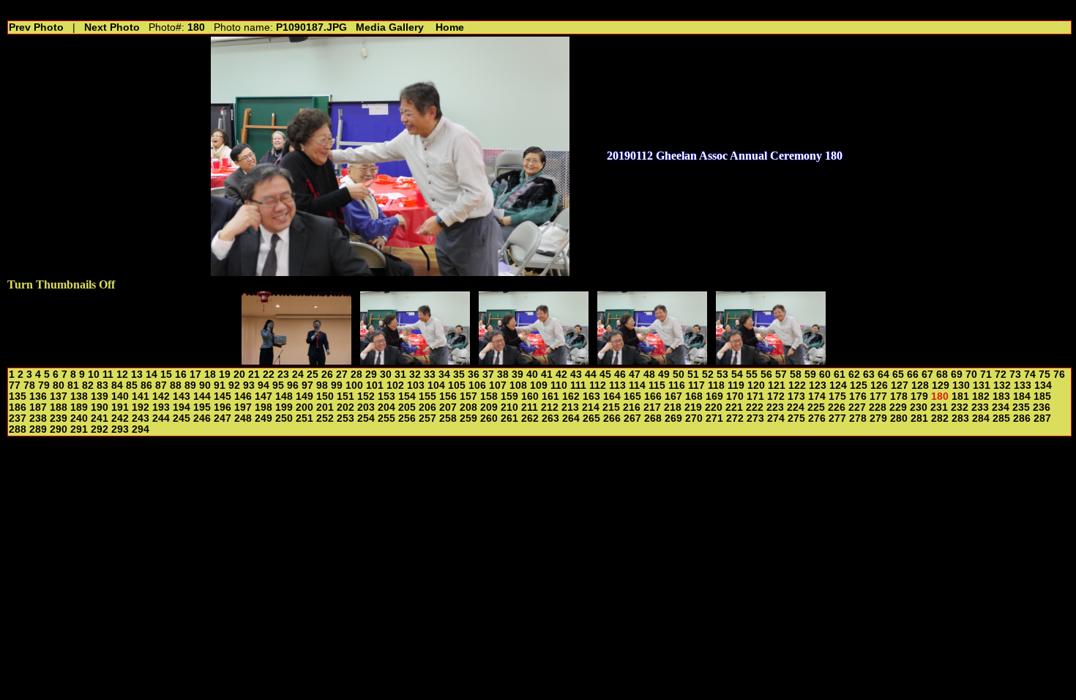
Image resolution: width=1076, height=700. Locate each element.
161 (550, 396)
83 (102, 385)
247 (222, 418)
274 (776, 418)
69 (957, 374)
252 (325, 418)
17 (195, 374)
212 (549, 407)
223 (775, 407)
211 (529, 407)
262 (530, 418)
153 (386, 396)
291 (79, 429)
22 (268, 374)
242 (120, 418)
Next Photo (112, 27)
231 (939, 407)
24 (298, 374)
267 (632, 418)
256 (407, 418)
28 (356, 374)
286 (1022, 418)
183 (1001, 396)
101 (375, 385)
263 (550, 418)
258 (448, 418)
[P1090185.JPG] (296, 360)
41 (547, 374)
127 (899, 385)
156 (448, 396)
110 (558, 385)
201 (325, 407)
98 (322, 385)
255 (386, 418)
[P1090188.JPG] (534, 360)
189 (79, 407)
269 (673, 418)
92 (234, 385)
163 (591, 396)
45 (605, 374)
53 (722, 374)
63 (869, 374)
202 (345, 407)
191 (120, 407)
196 (222, 407)
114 (637, 385)
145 (222, 396)
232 (959, 407)
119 (736, 385)
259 (468, 418)
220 (713, 407)
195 (202, 407)
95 (278, 385)
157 (468, 396)
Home (450, 27)
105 (457, 385)
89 (190, 385)
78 (29, 385)
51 (693, 374)
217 (652, 407)
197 (243, 407)
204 (386, 407)
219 (693, 407)
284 (981, 418)
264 (571, 418)
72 (1000, 374)
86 (146, 385)
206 (427, 407)
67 (927, 374)
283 (960, 418)
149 (304, 396)
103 (416, 385)
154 (407, 396)
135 (17, 396)
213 (570, 407)
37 (488, 374)
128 (920, 385)
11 (107, 374)
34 (444, 374)
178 (899, 396)
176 (858, 396)
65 (898, 374)
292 (99, 429)
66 (913, 374)
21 (254, 374)
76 (1059, 374)
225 (816, 407)
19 (225, 374)
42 (561, 374)
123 (817, 385)
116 (676, 385)
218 (672, 407)
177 (878, 396)
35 (459, 374)
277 (837, 418)
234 (1000, 407)
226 (836, 407)
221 (734, 407)
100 (354, 385)
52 (708, 374)
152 (366, 396)
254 (366, 418)
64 (883, 374)
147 (263, 396)
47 (634, 374)
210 (509, 407)
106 (477, 385)
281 (919, 418)
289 (38, 429)
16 (181, 374)
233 (980, 407)
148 (284, 396)
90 (205, 385)
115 (657, 385)
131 (981, 385)
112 (597, 385)
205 (407, 407)
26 (327, 374)
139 (99, 396)
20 (239, 374)
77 (14, 385)
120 (756, 385)
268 (653, 418)
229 (898, 407)
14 (151, 374)
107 (498, 385)
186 (17, 407)
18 (210, 374)
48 (649, 374)
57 (781, 374)
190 (99, 407)
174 (817, 396)
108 (518, 385)
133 (1022, 385)
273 (755, 418)
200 (304, 407)
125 (858, 385)
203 (366, 407)
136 (38, 396)
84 (117, 385)
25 (312, 374)
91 (219, 385)
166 (653, 396)
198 (263, 407)
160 (530, 396)
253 (345, 418)
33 (430, 374)
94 (263, 385)
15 (166, 374)
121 (776, 385)
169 (714, 396)
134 (1043, 385)
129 (940, 385)
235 (1021, 407)
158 (489, 396)
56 (766, 374)
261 (509, 418)
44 (591, 374)
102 (395, 385)
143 (181, 396)
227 (857, 407)
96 (293, 385)
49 (664, 374)
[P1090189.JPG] (652, 360)
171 (755, 396)
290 (58, 429)
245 (181, 418)
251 (304, 418)
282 (940, 418)
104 (436, 385)
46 (620, 374)
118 (716, 385)
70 (971, 374)
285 (1001, 418)
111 (578, 385)
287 (1042, 418)
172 (776, 396)
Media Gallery (390, 27)
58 (796, 374)
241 (99, 418)
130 (961, 385)
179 (919, 396)
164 (612, 396)
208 (468, 407)
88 (176, 385)
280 (899, 418)
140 (120, 396)
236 (1041, 407)
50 (678, 374)
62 (854, 374)
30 (386, 374)
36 (473, 374)
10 (94, 374)
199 (284, 407)
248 (243, 418)
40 (532, 374)
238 (38, 418)
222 (754, 407)
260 (489, 418)
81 (73, 385)
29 (371, 374)
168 (694, 396)
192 (140, 407)
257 (427, 418)
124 (838, 385)
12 (122, 374)
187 (38, 407)
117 (696, 385)
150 (325, 396)
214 (590, 407)
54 (737, 374)
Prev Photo (36, 27)
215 (611, 407)
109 (539, 385)
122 (797, 385)
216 (631, 407)
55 (752, 374)
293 (120, 429)
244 (161, 418)
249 (263, 418)
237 (17, 418)
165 (632, 396)
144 (202, 396)
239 (58, 418)
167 (673, 396)
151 (345, 396)
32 (415, 374)
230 (918, 407)
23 (283, 374)
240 (79, 418)
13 (137, 374)
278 (858, 418)
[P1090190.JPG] (771, 360)
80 (58, 385)
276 (817, 418)
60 (825, 374)
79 (44, 385)
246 (202, 418)
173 (796, 396)
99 (337, 385)
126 (879, 385)
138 (79, 396)
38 (503, 374)
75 (1044, 374)
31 (400, 374)
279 (878, 418)
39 (517, 374)
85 (132, 385)
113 (617, 385)
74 (1030, 374)
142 (161, 396)
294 (140, 429)
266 (612, 418)
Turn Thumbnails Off (61, 284)
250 (284, 418)
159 (509, 396)
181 (960, 396)
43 (576, 374)
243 (140, 418)
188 (58, 407)
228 (877, 407)
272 (735, 418)
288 (17, 429)
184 (1022, 396)
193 (161, 407)
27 (342, 374)
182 (981, 396)
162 (571, 396)
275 (796, 418)
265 (591, 418)
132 (1002, 385)
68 (942, 374)
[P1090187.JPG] (415, 360)
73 (1015, 374)
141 (140, 396)
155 (427, 396)
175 (837, 396)
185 (1042, 396)
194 (181, 407)
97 (307, 385)
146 (243, 396)
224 (795, 407)
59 (810, 374)
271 (714, 418)
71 (986, 374)
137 (58, 396)
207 (448, 407)
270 (694, 418)
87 (161, 385)
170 (735, 396)
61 (839, 374)
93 (249, 385)
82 (88, 385)
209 (489, 407)
